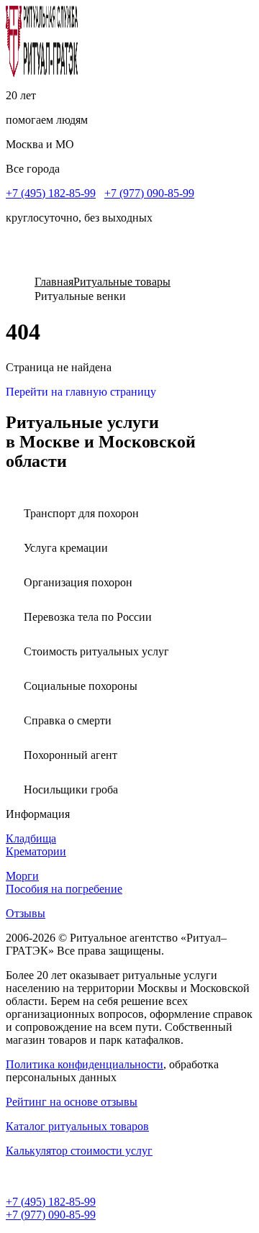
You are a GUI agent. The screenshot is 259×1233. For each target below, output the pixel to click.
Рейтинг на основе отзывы (71, 1102)
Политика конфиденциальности (84, 1064)
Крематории (36, 851)
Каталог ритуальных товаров (77, 1126)
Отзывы (25, 913)
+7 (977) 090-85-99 (149, 193)
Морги (22, 876)
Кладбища (31, 838)
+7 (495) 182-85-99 (51, 193)
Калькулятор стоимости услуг (79, 1151)
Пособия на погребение (64, 889)
